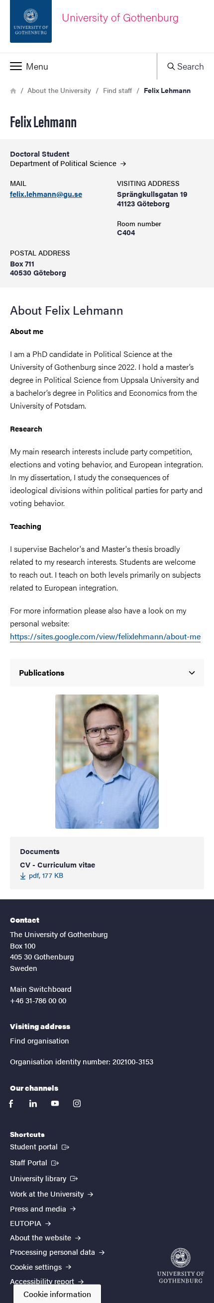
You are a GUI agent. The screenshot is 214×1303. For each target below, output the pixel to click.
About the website (41, 1237)
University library (45, 1177)
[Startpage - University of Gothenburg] (180, 1265)
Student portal (40, 1145)
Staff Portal (35, 1161)
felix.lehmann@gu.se (46, 194)
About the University (59, 90)
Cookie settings (37, 1266)
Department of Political (64, 163)
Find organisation (39, 1040)
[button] (78, 66)
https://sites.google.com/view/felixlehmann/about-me (105, 636)
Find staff (117, 90)
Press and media (39, 1208)
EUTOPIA (26, 1222)
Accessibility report (43, 1281)
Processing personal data (53, 1251)
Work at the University (48, 1193)
